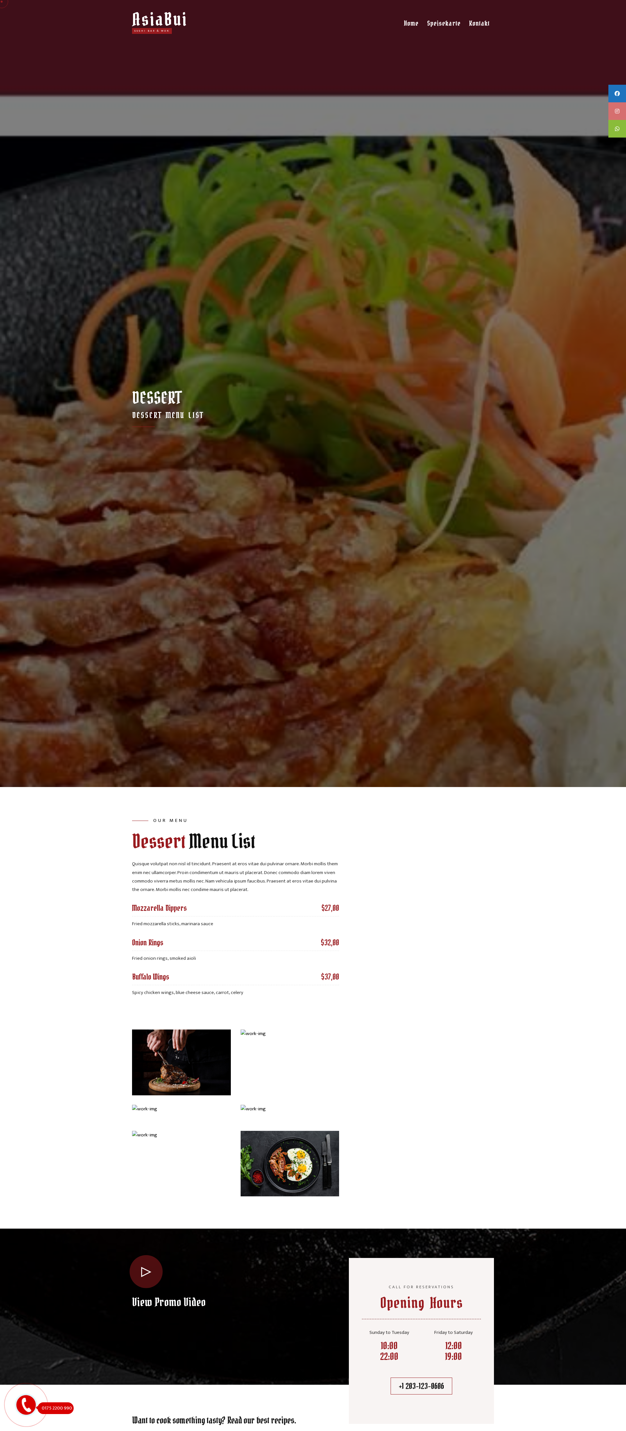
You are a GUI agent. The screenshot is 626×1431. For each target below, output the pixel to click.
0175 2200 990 (57, 1408)
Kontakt (479, 23)
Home (411, 23)
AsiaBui (159, 19)
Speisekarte (444, 23)
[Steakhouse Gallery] (181, 1062)
